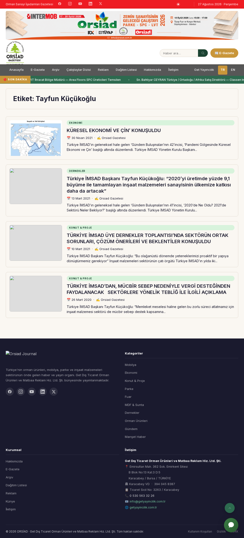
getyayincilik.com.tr (143, 507)
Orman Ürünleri (136, 421)
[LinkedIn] (90, 4)
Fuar (128, 397)
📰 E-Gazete (224, 53)
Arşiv (55, 70)
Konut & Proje (135, 381)
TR (223, 70)
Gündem (131, 429)
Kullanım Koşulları (200, 531)
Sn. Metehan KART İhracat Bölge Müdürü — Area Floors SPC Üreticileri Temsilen (63, 80)
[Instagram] (70, 4)
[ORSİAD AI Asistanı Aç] (231, 525)
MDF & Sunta (134, 405)
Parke (129, 389)
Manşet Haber (135, 437)
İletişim (173, 70)
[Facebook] (59, 4)
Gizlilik (221, 531)
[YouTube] (80, 4)
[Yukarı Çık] (230, 508)
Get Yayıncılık (204, 70)
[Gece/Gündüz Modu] (178, 4)
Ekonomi (131, 372)
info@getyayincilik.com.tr (148, 501)
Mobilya (130, 365)
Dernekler (132, 413)
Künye (10, 501)
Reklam (103, 70)
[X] (100, 4)
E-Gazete (38, 70)
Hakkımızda (152, 70)
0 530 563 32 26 (142, 495)
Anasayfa (16, 70)
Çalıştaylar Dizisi (78, 70)
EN (233, 70)
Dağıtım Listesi (126, 70)
